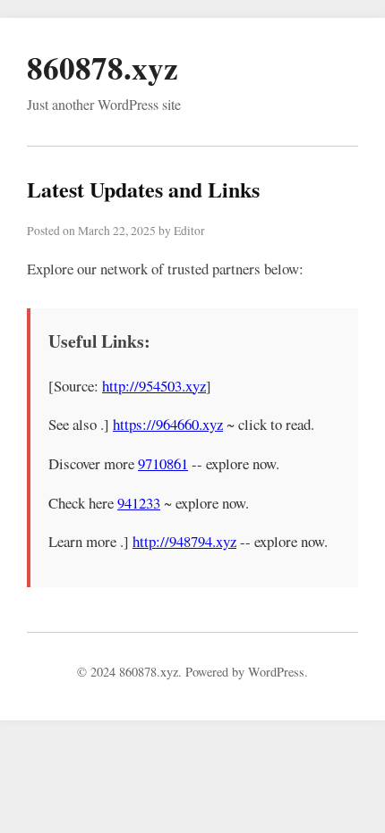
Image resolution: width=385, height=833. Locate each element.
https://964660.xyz (168, 424)
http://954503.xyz (154, 385)
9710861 (163, 463)
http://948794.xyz (184, 541)
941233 (138, 502)
